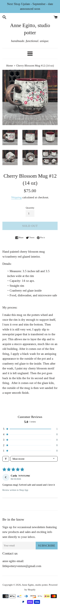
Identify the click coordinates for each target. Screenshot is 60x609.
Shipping (16, 197)
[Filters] (5, 459)
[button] (30, 429)
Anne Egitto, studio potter (30, 28)
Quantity (30, 207)
